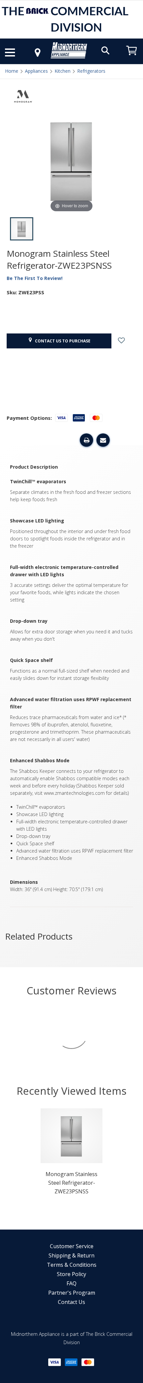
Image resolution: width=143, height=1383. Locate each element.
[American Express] (71, 1362)
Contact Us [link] (71, 1302)
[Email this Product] (103, 440)
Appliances (36, 71)
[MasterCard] (87, 1362)
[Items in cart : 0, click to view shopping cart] (131, 58)
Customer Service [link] (71, 1246)
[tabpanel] (71, 1153)
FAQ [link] (71, 1283)
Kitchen (63, 71)
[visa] (54, 1362)
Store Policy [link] (71, 1274)
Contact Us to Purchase (61, 341)
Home (11, 71)
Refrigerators (91, 71)
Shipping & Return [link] (71, 1255)
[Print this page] (86, 440)
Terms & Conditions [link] (71, 1264)
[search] (105, 50)
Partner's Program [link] (71, 1292)
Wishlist (126, 340)
